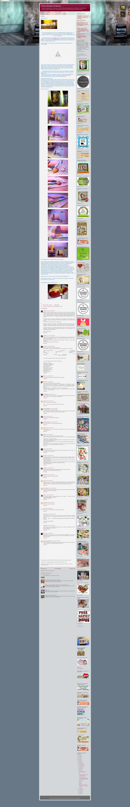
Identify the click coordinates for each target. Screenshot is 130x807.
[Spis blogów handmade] (81, 655)
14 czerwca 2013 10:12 (49, 533)
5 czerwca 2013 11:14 (52, 394)
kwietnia (80, 789)
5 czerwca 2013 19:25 (49, 416)
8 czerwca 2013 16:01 (50, 502)
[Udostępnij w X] (56, 304)
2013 (79, 761)
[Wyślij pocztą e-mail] (54, 304)
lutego (80, 792)
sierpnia (80, 768)
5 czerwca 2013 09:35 (51, 346)
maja (80, 788)
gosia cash (45, 474)
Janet (44, 508)
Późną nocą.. (81, 780)
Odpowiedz (45, 332)
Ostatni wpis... (47, 574)
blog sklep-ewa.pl (56, 38)
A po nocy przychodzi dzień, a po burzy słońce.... (53, 579)
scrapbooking (49, 306)
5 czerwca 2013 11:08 (49, 381)
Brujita (44, 381)
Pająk (44, 533)
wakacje (53, 306)
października (81, 765)
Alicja (44, 416)
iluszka (44, 427)
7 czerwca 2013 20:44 (49, 480)
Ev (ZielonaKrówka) (46, 408)
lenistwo (45, 306)
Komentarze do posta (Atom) (49, 570)
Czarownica (45, 310)
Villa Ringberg (45, 394)
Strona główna (58, 568)
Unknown (45, 502)
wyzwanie (60, 306)
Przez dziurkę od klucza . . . (52, 6)
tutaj (46, 44)
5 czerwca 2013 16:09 (54, 408)
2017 (79, 756)
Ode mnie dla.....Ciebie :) (83, 784)
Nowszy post (44, 568)
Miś (79, 773)
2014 (79, 760)
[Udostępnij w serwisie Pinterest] (58, 304)
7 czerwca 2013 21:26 (52, 488)
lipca (80, 769)
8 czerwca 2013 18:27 (49, 508)
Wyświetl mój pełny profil (81, 51)
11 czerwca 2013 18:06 (51, 525)
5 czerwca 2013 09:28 (51, 335)
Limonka (44, 455)
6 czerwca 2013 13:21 (50, 455)
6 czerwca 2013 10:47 (49, 434)
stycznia (80, 793)
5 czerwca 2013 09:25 (51, 310)
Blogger (79, 798)
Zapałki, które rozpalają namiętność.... (51, 595)
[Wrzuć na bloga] (55, 304)
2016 (79, 757)
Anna (44, 480)
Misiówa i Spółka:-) (81, 41)
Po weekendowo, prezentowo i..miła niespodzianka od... (83, 778)
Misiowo (80, 781)
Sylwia (44, 434)
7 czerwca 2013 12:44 (51, 474)
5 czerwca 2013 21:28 (49, 427)
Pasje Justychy (46, 488)
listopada (80, 764)
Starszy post (72, 568)
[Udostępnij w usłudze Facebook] (57, 304)
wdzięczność (57, 306)
